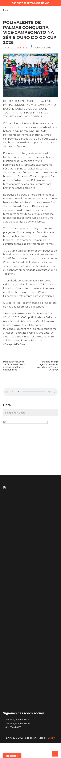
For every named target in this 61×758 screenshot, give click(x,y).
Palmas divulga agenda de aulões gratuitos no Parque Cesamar (47, 365)
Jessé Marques (14, 48)
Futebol (27, 48)
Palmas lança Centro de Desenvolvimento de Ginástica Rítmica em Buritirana (14, 365)
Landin (51, 738)
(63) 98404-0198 (13, 727)
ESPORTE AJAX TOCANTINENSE (30, 3)
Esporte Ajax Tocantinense (17, 719)
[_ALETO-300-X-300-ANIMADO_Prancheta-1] (25, 422)
